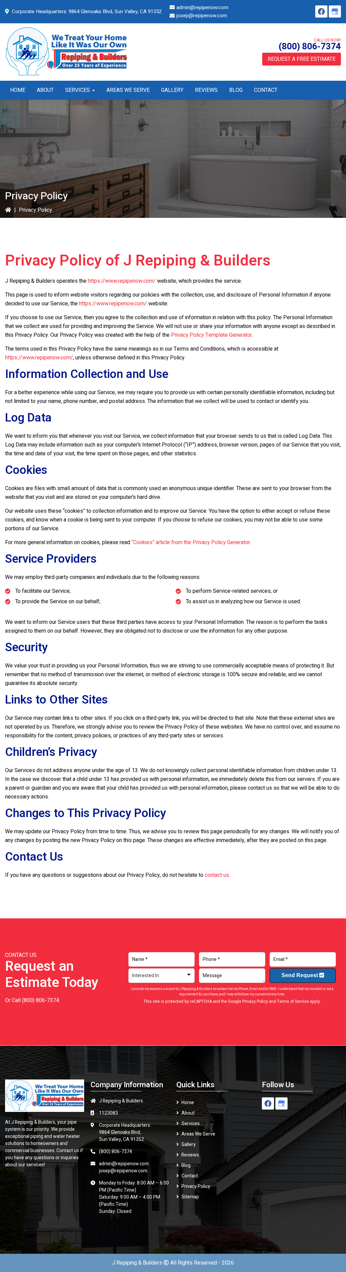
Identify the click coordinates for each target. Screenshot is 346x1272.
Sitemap (190, 1196)
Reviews (190, 1155)
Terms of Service (293, 1001)
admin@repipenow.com (202, 7)
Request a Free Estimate (302, 59)
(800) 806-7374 (309, 46)
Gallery (188, 1144)
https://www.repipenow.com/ (122, 281)
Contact (189, 1175)
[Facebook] (321, 11)
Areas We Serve (198, 1134)
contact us (217, 875)
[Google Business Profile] (335, 11)
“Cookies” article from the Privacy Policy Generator (190, 542)
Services (190, 1123)
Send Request (300, 975)
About (188, 1113)
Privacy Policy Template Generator (211, 335)
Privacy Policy (255, 1001)
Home (187, 1102)
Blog (186, 1165)
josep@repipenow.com (201, 15)
